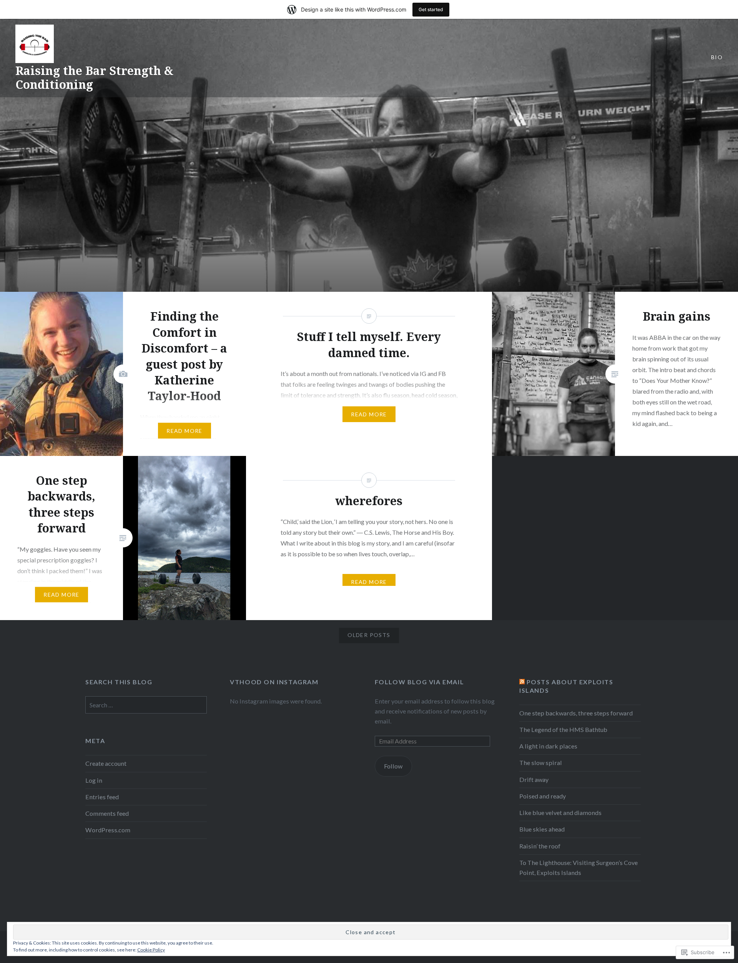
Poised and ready (542, 796)
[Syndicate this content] (522, 681)
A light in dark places (548, 746)
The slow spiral (540, 762)
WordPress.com (107, 829)
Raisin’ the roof (539, 846)
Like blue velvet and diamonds (560, 812)
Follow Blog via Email (419, 681)
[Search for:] (146, 705)
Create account (105, 763)
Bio (717, 57)
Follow (393, 766)
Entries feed (102, 796)
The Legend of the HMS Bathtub (563, 729)
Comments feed (107, 813)
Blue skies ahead (542, 829)
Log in (93, 780)
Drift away (534, 779)
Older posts (368, 635)
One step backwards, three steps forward (576, 713)
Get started (431, 9)
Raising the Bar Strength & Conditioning (94, 77)
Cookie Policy (151, 950)
